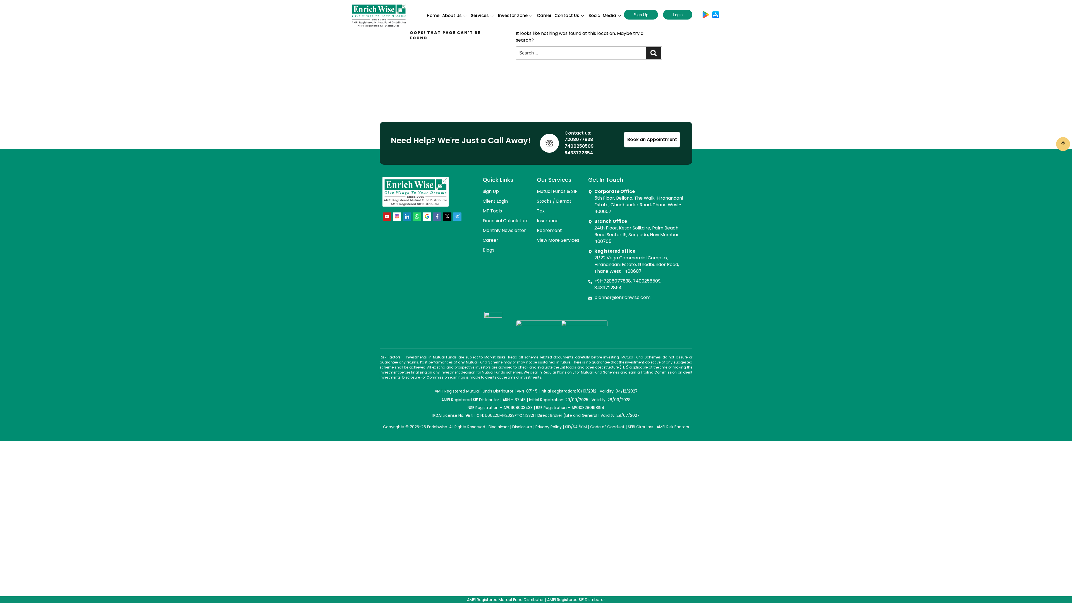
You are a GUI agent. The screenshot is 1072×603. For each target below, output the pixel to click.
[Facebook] (437, 216)
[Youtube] (387, 216)
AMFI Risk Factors (673, 427)
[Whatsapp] (417, 216)
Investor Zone (513, 15)
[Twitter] (447, 216)
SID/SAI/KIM (576, 427)
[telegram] (457, 216)
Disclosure (522, 427)
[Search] (653, 53)
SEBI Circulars (640, 427)
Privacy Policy (548, 427)
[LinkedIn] (407, 216)
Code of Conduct (607, 427)
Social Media (602, 15)
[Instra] (397, 216)
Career (544, 15)
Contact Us (566, 15)
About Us (452, 15)
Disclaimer (499, 427)
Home (433, 15)
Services (480, 15)
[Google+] (427, 216)
